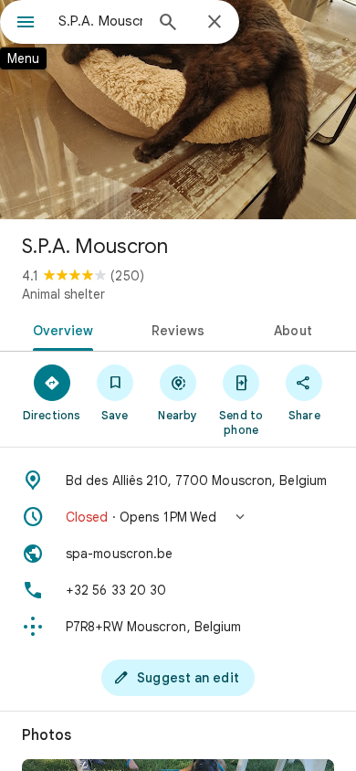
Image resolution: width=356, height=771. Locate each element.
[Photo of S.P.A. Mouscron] (178, 109)
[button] (178, 517)
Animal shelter (63, 294)
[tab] (60, 329)
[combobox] (100, 21)
